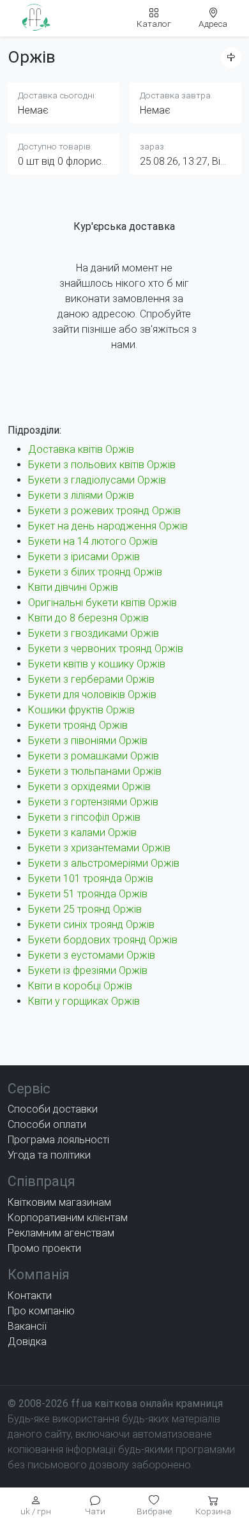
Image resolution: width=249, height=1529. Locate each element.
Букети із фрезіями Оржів (87, 970)
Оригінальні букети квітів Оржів (102, 603)
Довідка (27, 1341)
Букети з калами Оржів (82, 832)
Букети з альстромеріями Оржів (103, 863)
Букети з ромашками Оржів (93, 756)
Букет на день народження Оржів (108, 526)
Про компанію (41, 1311)
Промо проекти (44, 1248)
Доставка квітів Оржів (81, 449)
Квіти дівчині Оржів (73, 587)
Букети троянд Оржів (78, 725)
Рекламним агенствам (61, 1233)
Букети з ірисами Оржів (84, 557)
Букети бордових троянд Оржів (102, 940)
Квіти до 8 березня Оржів (88, 618)
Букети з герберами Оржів (91, 679)
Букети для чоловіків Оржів (92, 694)
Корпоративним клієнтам (68, 1218)
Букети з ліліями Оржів (81, 495)
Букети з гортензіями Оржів (93, 802)
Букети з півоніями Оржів (87, 740)
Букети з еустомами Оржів (91, 955)
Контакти (30, 1295)
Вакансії (27, 1326)
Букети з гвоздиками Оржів (93, 633)
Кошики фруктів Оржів (81, 710)
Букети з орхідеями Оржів (89, 786)
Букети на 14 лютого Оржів (93, 541)
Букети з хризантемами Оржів (99, 848)
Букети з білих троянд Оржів (95, 572)
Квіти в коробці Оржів (80, 986)
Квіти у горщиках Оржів (84, 1001)
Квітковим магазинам (59, 1202)
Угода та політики (49, 1155)
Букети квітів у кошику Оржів (96, 664)
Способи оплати (47, 1124)
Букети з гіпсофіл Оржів (84, 817)
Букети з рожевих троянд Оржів (104, 511)
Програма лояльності (58, 1140)
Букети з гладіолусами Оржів (97, 480)
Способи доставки (53, 1109)
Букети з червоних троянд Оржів (105, 649)
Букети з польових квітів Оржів (102, 465)
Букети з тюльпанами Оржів (95, 771)
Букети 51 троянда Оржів (87, 894)
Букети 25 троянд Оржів (85, 909)
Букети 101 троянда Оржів (90, 878)
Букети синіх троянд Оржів (91, 924)
